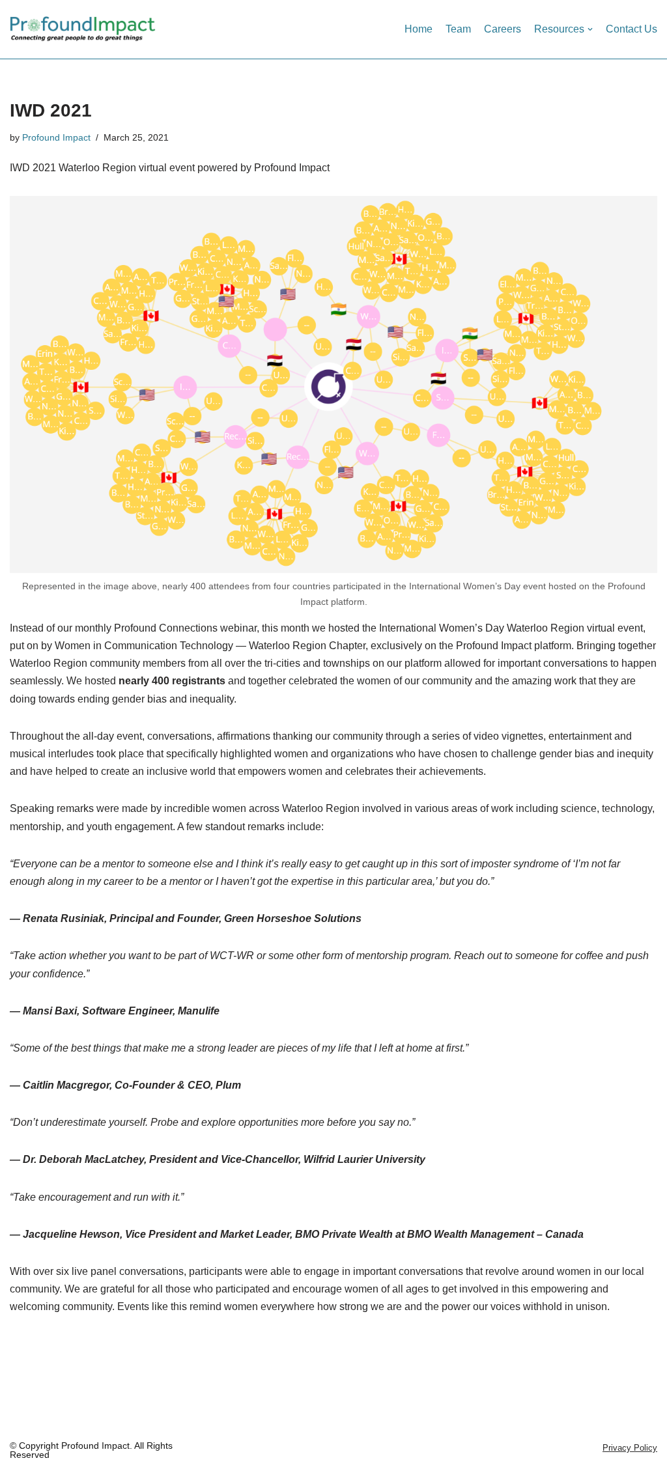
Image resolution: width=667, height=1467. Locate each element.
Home (418, 29)
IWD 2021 (51, 110)
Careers (502, 29)
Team (458, 29)
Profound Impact (56, 137)
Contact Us (631, 29)
